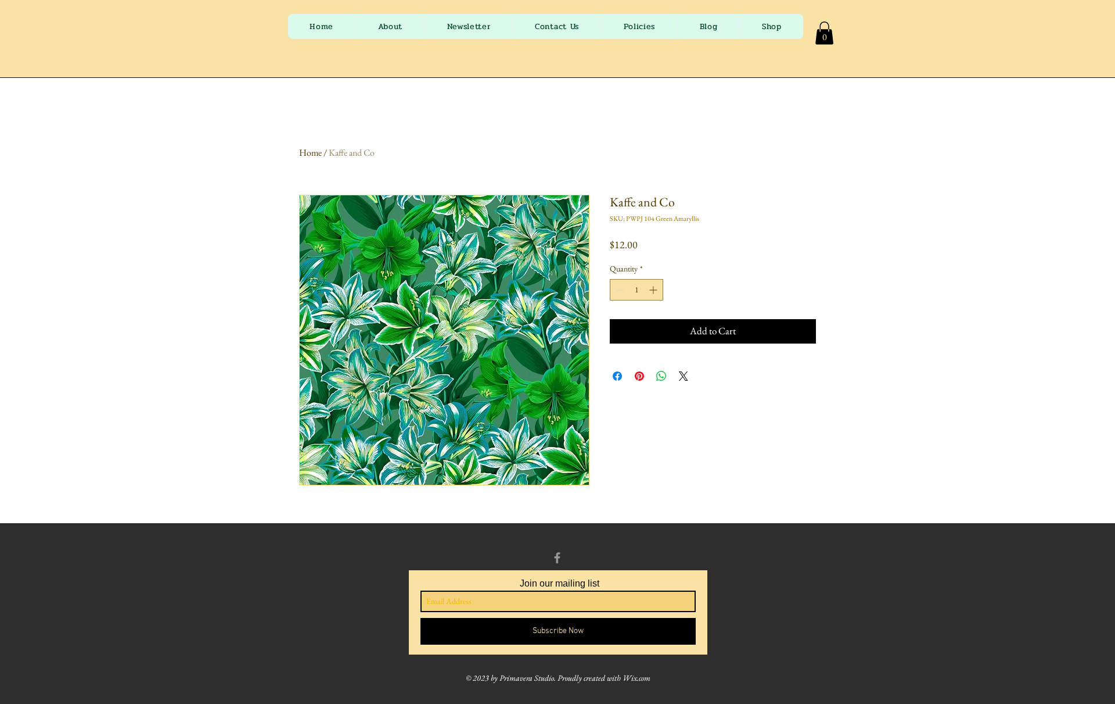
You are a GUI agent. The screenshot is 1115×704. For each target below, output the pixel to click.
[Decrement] (619, 290)
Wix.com (636, 678)
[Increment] (654, 290)
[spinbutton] (636, 290)
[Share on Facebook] (617, 376)
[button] (824, 33)
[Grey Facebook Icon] (557, 558)
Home (310, 152)
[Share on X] (683, 376)
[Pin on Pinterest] (639, 376)
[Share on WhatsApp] (661, 376)
